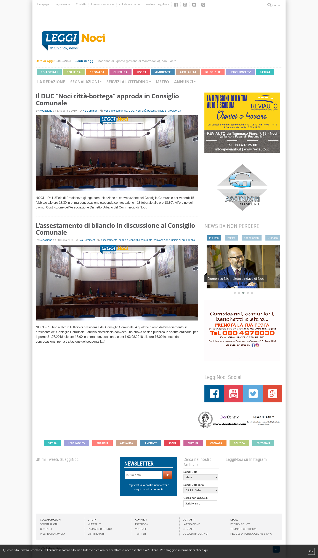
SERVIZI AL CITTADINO (127, 81)
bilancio (123, 240)
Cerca (275, 5)
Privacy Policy (240, 524)
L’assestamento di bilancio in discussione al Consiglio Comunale (115, 229)
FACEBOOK (141, 524)
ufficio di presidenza (169, 110)
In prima (214, 237)
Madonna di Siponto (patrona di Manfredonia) (129, 61)
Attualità (188, 72)
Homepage (42, 4)
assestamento (109, 240)
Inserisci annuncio (102, 4)
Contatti (81, 4)
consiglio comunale (115, 110)
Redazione (45, 110)
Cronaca (97, 72)
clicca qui (202, 550)
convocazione (162, 240)
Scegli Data (190, 472)
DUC (131, 110)
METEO (162, 81)
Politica (74, 72)
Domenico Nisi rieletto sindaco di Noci (236, 278)
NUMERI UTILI (95, 524)
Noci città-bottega (146, 110)
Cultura (120, 72)
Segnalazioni (63, 4)
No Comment (90, 110)
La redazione (51, 81)
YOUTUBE (141, 529)
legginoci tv (240, 72)
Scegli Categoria (193, 485)
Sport (141, 72)
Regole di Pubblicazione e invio (251, 533)
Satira (265, 72)
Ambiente (163, 72)
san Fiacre (169, 61)
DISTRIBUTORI (96, 533)
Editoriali (49, 72)
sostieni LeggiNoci (157, 4)
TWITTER (140, 533)
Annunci (183, 81)
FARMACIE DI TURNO (100, 529)
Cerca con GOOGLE (195, 498)
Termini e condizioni (243, 529)
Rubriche (213, 72)
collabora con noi (129, 4)
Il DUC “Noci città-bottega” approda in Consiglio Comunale (107, 99)
